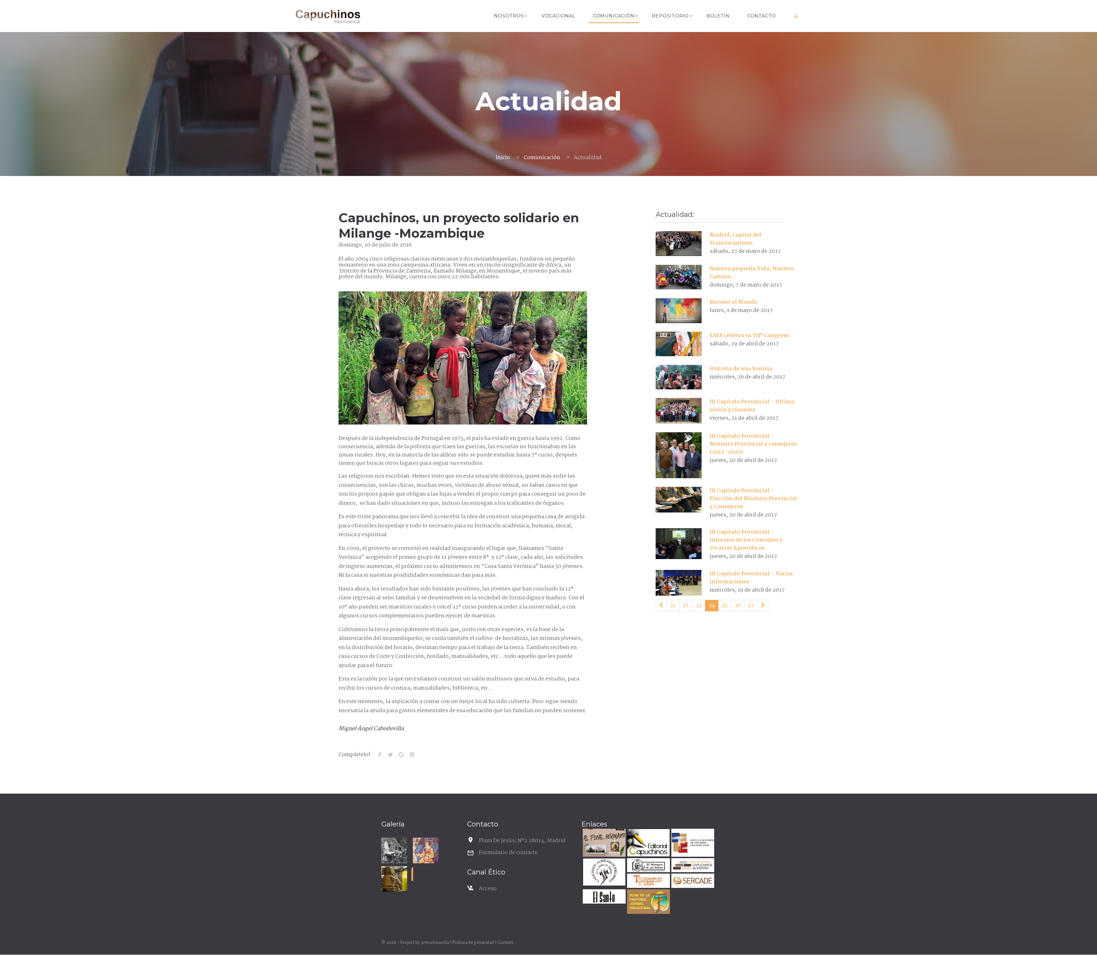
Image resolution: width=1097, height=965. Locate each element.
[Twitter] (390, 755)
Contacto (761, 16)
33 (699, 605)
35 (725, 605)
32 (686, 605)
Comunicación (613, 16)
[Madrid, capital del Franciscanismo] (679, 243)
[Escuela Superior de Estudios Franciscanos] (692, 843)
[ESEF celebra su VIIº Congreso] (679, 344)
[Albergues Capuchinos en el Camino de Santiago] (603, 873)
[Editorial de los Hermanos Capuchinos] (648, 843)
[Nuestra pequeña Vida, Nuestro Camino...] (679, 277)
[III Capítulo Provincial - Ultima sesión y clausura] (679, 411)
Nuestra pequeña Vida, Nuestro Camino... (752, 273)
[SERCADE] (692, 881)
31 (673, 605)
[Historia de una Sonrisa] (679, 377)
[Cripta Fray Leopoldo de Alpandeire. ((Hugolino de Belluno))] (426, 850)
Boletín (718, 16)
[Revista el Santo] (603, 897)
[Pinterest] (412, 755)
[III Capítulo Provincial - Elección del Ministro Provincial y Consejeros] (679, 499)
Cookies (505, 942)
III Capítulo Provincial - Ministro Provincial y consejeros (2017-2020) (753, 444)
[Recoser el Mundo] (679, 310)
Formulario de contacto (508, 852)
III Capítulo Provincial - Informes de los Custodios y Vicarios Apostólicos (746, 540)
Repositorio (670, 16)
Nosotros (509, 16)
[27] (661, 605)
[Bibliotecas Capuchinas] (692, 866)
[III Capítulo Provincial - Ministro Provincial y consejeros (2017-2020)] (679, 455)
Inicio (502, 157)
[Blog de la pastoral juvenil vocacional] (648, 902)
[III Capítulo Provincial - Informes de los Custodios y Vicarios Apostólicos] (679, 543)
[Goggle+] (401, 755)
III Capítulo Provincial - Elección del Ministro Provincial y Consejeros (753, 498)
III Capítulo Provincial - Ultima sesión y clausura (752, 406)
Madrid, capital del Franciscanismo (735, 239)
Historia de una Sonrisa (741, 369)
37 (751, 605)
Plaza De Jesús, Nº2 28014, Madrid (522, 840)
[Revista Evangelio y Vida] (648, 881)
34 (712, 605)
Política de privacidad (473, 942)
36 (738, 605)
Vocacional (558, 16)
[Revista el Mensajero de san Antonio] (648, 866)
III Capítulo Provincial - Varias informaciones (751, 578)
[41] (762, 605)
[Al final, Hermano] (603, 843)
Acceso (488, 888)
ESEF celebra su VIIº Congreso (749, 335)
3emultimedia (435, 942)
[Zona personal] (796, 16)
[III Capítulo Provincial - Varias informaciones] (679, 582)
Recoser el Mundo (733, 302)
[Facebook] (379, 755)
